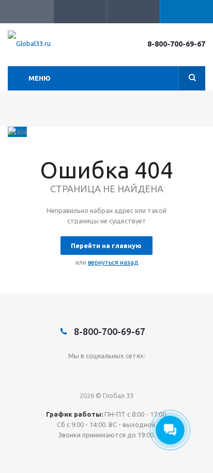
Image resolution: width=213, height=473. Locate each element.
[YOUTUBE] (128, 373)
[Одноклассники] (107, 373)
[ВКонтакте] (86, 373)
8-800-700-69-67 (176, 44)
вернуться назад (113, 262)
